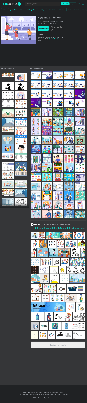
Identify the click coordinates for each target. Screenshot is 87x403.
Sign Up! (65, 4)
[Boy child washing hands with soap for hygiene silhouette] (8, 86)
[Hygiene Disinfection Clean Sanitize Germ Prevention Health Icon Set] (8, 104)
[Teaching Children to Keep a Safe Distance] (58, 195)
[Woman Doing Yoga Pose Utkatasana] (36, 93)
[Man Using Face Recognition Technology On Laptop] (80, 93)
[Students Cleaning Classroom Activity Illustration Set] (21, 113)
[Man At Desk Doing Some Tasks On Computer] (69, 75)
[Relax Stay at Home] (36, 204)
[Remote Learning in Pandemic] (47, 204)
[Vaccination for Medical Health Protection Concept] (69, 140)
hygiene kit (55, 228)
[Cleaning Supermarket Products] (58, 140)
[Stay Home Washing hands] (47, 112)
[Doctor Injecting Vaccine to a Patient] (58, 204)
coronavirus (52, 10)
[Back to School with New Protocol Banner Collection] (58, 167)
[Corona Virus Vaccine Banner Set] (47, 158)
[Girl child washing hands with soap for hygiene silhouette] (21, 86)
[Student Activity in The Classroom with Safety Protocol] (47, 121)
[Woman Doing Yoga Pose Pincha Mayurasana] (47, 84)
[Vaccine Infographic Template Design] (36, 177)
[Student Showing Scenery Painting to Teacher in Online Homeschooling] (47, 186)
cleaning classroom (80, 228)
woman (76, 10)
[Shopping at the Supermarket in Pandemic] (36, 167)
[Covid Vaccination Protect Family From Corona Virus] (69, 195)
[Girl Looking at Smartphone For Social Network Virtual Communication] (47, 75)
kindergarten (31, 10)
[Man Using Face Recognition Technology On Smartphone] (36, 102)
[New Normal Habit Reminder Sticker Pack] (80, 195)
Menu (79, 4)
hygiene (37, 228)
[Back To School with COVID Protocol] (58, 112)
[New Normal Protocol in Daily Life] (47, 149)
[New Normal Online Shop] (80, 204)
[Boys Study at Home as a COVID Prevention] (69, 121)
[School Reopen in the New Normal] (80, 112)
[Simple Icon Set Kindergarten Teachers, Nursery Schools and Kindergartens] (8, 95)
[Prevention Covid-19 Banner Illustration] (36, 149)
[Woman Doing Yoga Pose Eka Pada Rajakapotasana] (58, 84)
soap (21, 10)
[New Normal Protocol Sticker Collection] (36, 214)
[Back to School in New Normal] (69, 130)
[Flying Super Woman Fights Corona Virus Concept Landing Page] (80, 177)
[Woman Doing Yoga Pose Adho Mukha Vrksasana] (36, 84)
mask (4, 10)
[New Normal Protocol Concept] (58, 214)
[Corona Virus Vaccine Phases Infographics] (80, 186)
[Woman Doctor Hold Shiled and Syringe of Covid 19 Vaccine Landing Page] (36, 195)
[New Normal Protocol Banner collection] (80, 149)
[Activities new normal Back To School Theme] (69, 186)
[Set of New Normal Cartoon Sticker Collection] (47, 177)
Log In (73, 4)
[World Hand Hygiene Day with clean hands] (8, 113)
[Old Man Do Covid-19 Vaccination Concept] (69, 167)
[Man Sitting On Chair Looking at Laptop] (36, 75)
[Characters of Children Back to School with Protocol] (58, 130)
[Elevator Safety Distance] (36, 158)
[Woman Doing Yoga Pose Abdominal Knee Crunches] (80, 84)
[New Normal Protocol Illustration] (47, 214)
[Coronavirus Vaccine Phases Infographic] (58, 186)
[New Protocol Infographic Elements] (69, 158)
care (69, 10)
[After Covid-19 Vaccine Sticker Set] (69, 177)
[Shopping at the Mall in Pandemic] (80, 121)
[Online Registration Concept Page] (80, 75)
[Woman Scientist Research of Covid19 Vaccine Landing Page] (36, 186)
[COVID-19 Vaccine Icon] (80, 167)
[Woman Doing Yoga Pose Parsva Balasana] (58, 93)
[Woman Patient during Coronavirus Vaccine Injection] (80, 130)
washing (61, 10)
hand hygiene (46, 228)
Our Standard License (55, 39)
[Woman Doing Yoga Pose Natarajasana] (69, 93)
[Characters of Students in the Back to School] (47, 130)
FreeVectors (11, 4)
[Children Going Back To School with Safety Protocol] (47, 140)
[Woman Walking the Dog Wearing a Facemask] (58, 149)
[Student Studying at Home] (58, 158)
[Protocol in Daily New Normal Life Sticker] (69, 149)
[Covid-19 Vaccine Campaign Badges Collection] (80, 158)
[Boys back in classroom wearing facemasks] (36, 121)
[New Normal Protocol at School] (36, 112)
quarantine (13, 10)
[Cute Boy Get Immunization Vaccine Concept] (69, 204)
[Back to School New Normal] (69, 112)
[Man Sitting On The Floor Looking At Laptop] (58, 75)
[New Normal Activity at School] (80, 140)
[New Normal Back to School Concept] (47, 167)
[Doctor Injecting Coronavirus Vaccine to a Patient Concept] (36, 140)
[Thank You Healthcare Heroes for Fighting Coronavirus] (69, 214)
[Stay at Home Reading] (58, 177)
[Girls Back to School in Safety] (36, 130)
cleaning (41, 10)
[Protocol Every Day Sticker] (58, 121)
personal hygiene (66, 228)
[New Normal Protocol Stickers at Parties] (80, 214)
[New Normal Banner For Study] (47, 195)
